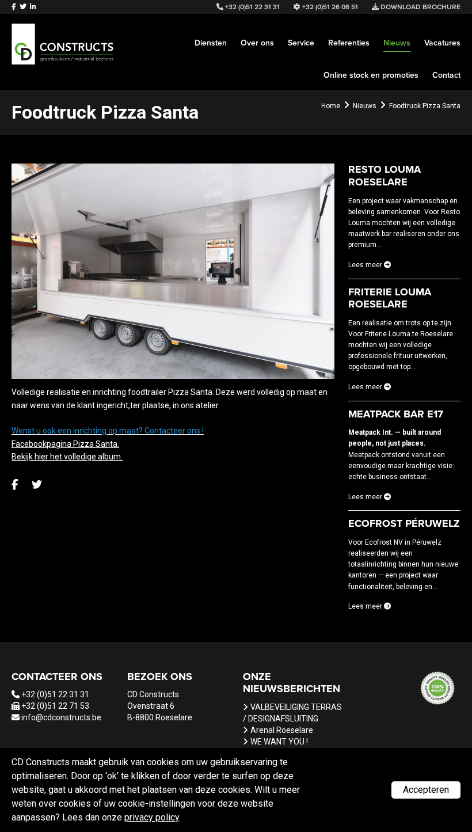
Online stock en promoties (370, 75)
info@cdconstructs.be (61, 717)
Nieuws (396, 43)
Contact (446, 75)
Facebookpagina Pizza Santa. (65, 444)
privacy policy (151, 817)
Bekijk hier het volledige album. (67, 456)
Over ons (257, 43)
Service (301, 43)
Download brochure (419, 7)
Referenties (349, 43)
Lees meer (366, 265)
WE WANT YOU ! (279, 741)
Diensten (211, 43)
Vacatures (442, 43)
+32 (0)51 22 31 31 (55, 694)
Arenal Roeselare (281, 730)
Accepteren (426, 789)
